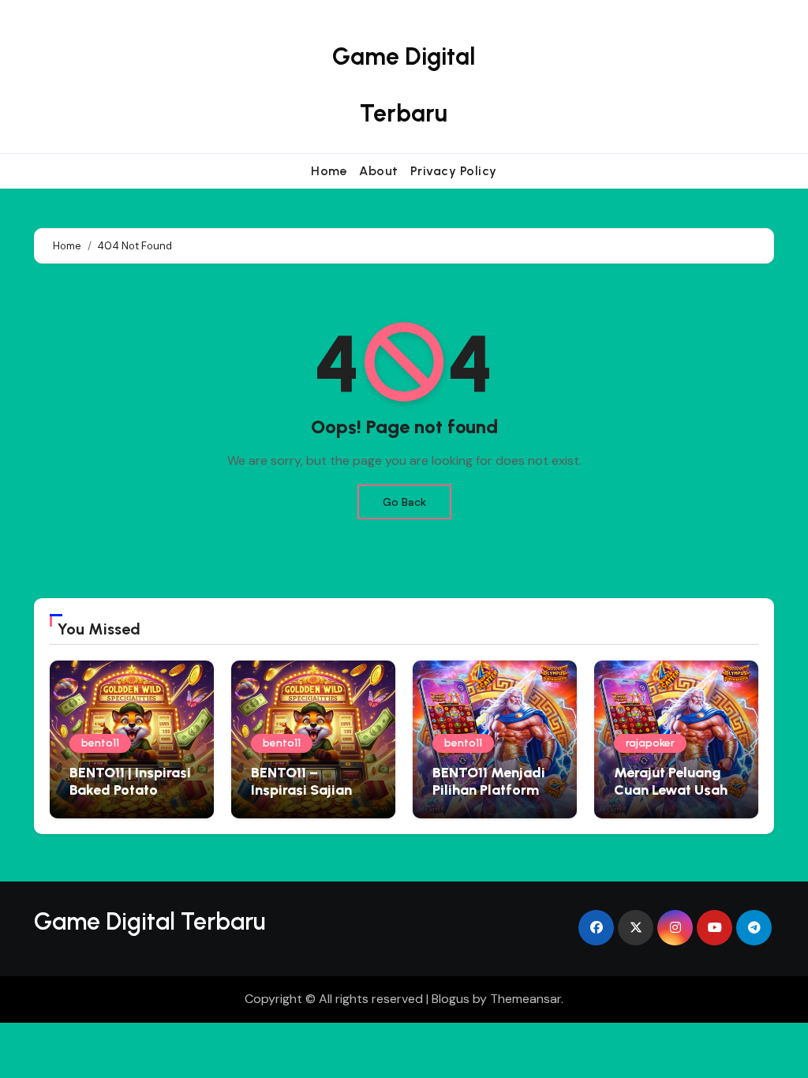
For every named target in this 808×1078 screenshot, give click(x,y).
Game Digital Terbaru (149, 921)
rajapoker (650, 743)
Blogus (450, 998)
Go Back (404, 502)
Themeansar (525, 998)
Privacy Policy (453, 170)
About (378, 170)
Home (329, 170)
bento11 (100, 743)
